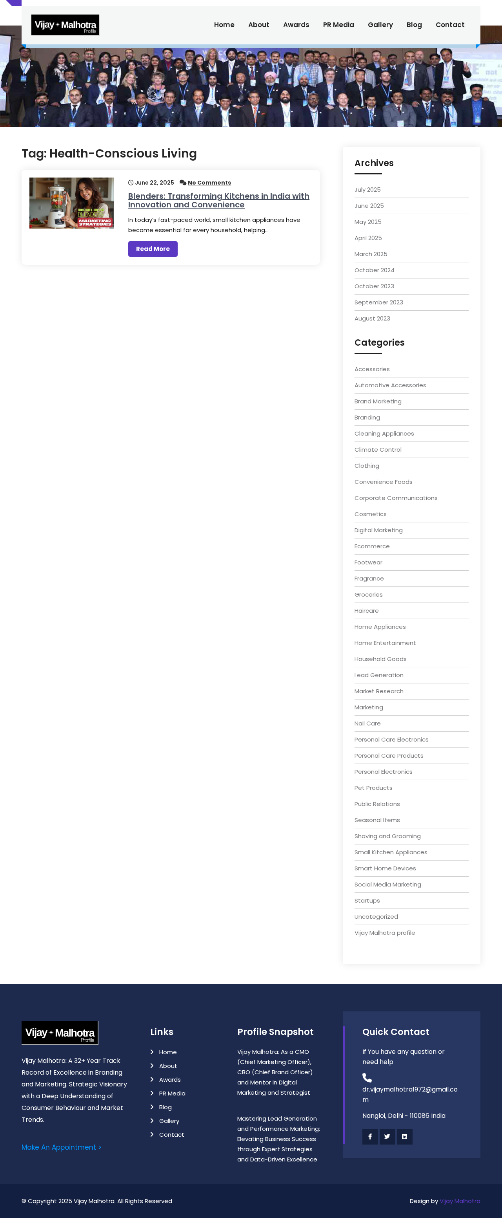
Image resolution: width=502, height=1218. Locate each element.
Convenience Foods (384, 482)
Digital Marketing (379, 530)
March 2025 (371, 254)
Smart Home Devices (385, 868)
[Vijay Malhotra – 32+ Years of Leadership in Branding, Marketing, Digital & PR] (65, 25)
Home (224, 24)
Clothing (367, 466)
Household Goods (381, 659)
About (258, 24)
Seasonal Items (377, 820)
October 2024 (375, 270)
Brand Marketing (378, 401)
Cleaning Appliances (384, 433)
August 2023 (372, 318)
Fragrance (369, 578)
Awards (296, 24)
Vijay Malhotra (460, 1201)
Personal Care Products (389, 755)
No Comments (209, 183)
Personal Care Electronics (392, 739)
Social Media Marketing (388, 884)
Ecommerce (372, 546)
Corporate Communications (396, 498)
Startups (367, 900)
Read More (153, 249)
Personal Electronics (384, 771)
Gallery (380, 24)
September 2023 (379, 302)
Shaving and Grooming (388, 836)
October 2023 (374, 286)
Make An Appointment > (62, 1147)
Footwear (368, 562)
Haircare (367, 610)
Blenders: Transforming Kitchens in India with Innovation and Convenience (218, 200)
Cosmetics (371, 514)
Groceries (369, 594)
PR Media (338, 24)
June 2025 (369, 205)
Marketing (369, 707)
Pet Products (374, 788)
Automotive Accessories (390, 385)
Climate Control (378, 449)
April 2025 (368, 238)
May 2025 (368, 222)
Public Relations (377, 804)
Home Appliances (380, 627)
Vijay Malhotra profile (385, 933)
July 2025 (368, 189)
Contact (450, 24)
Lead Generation (379, 675)
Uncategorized (376, 916)
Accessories (372, 369)
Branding (367, 417)
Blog (414, 24)
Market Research (379, 691)
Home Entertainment (385, 643)
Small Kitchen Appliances (391, 852)
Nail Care (368, 723)
